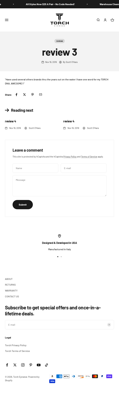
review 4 (10, 121)
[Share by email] (40, 94)
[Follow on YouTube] (39, 365)
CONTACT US (12, 296)
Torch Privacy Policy (15, 345)
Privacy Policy (70, 156)
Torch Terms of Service (17, 350)
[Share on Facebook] (16, 94)
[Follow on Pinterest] (31, 365)
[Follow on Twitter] (15, 365)
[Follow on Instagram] (23, 365)
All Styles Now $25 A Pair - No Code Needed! (48, 4)
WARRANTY (11, 290)
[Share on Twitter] (24, 94)
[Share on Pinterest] (32, 94)
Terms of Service (89, 156)
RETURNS (10, 284)
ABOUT (9, 278)
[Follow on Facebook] (7, 365)
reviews (59, 41)
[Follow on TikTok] (46, 365)
